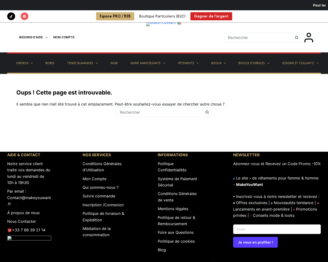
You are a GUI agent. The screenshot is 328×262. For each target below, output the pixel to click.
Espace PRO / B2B (115, 16)
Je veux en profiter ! (255, 242)
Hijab (114, 63)
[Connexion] (309, 37)
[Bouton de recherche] (297, 37)
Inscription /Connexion (103, 204)
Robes (50, 63)
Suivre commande (99, 196)
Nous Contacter (21, 221)
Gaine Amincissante (145, 63)
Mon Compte (94, 178)
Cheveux (22, 63)
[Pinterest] (25, 16)
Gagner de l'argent (211, 16)
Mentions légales (173, 208)
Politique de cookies (176, 241)
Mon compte (63, 37)
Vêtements (186, 63)
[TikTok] (11, 16)
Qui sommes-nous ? (100, 187)
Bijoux (216, 63)
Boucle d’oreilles (251, 63)
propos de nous (23, 212)
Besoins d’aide (31, 37)
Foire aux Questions (176, 232)
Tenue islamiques (80, 63)
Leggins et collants (298, 63)
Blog (162, 249)
